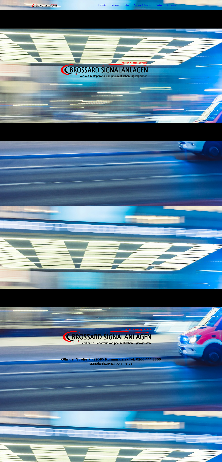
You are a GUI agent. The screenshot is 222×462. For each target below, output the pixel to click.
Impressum (171, 5)
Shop (127, 5)
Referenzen (115, 5)
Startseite (102, 5)
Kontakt (159, 5)
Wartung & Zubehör (142, 5)
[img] (44, 9)
